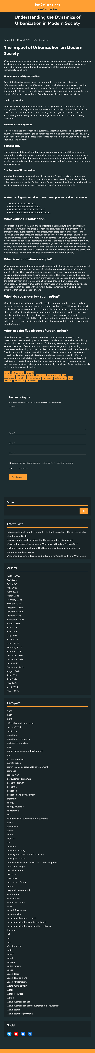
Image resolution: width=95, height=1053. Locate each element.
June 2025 (12, 631)
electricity (11, 798)
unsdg (10, 969)
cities (7, 373)
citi (8, 754)
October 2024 (14, 663)
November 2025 (15, 611)
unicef (10, 957)
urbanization (31, 380)
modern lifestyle (34, 378)
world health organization (20, 1013)
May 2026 (12, 587)
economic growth (15, 782)
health (10, 834)
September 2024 (15, 667)
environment (13, 810)
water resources (15, 993)
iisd (9, 842)
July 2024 (12, 675)
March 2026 (13, 595)
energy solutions (15, 806)
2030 (9, 719)
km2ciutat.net (47, 5)
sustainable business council (21, 918)
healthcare (41, 375)
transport (11, 930)
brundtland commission (18, 739)
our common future (16, 882)
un (8, 938)
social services (60, 378)
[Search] (84, 511)
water (10, 989)
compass (11, 770)
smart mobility (14, 914)
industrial (11, 846)
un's (9, 942)
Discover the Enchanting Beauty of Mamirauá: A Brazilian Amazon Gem (42, 543)
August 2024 (13, 671)
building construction (17, 743)
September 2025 (15, 619)
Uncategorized (41, 40)
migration (20, 378)
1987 (9, 711)
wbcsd (10, 997)
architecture (13, 731)
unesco (10, 953)
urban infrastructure (17, 981)
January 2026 (14, 603)
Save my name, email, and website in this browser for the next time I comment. (42, 463)
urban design (13, 973)
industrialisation (54, 375)
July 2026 (12, 579)
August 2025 (13, 623)
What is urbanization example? (24, 206)
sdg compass (13, 898)
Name (12, 433)
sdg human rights (16, 902)
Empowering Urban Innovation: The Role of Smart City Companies (40, 540)
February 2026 (14, 599)
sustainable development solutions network (29, 926)
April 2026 (12, 591)
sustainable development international (26, 922)
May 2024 (12, 683)
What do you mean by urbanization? (27, 209)
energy (10, 802)
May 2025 (12, 635)
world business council (18, 1001)
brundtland (12, 735)
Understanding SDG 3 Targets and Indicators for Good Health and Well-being (46, 555)
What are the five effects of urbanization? (29, 212)
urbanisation (19, 380)
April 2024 (12, 687)
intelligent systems (16, 858)
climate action (14, 762)
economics (12, 786)
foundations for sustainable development (27, 818)
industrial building (16, 850)
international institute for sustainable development (32, 862)
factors (30, 375)
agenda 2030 (14, 727)
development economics (19, 778)
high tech (11, 838)
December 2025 (15, 607)
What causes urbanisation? (22, 203)
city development (15, 758)
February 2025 (14, 647)
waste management (17, 985)
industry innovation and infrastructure (25, 854)
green (10, 830)
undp (9, 950)
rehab (10, 886)
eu (8, 814)
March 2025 (13, 643)
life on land (12, 874)
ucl (8, 934)
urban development (17, 977)
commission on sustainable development (27, 766)
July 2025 (12, 627)
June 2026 (12, 583)
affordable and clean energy (21, 723)
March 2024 (13, 691)
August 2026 (13, 575)
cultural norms (18, 373)
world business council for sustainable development (33, 1005)
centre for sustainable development (25, 750)
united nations (14, 965)
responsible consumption (19, 890)
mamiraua (12, 878)
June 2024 (12, 679)
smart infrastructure (17, 910)
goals (10, 822)
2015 (9, 715)
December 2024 (15, 655)
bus (9, 746)
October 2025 (14, 615)
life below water (15, 870)
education (20, 375)
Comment (13, 406)
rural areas (47, 378)
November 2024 (15, 659)
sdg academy (14, 894)
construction (13, 774)
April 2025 (12, 639)
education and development (21, 794)
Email (11, 443)
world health (13, 1009)
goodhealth (13, 826)
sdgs (9, 906)
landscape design (16, 866)
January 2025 (14, 651)
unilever (11, 961)
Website (12, 453)
